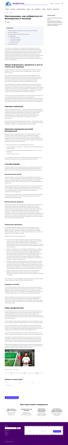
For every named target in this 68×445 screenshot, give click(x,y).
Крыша (28, 9)
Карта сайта (56, 9)
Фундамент (38, 9)
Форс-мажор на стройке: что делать (11, 410)
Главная (7, 9)
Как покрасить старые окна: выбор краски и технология (56, 410)
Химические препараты (15, 40)
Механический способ (15, 37)
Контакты (57, 3)
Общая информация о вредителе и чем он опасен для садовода (22, 30)
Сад (32, 9)
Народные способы (14, 42)
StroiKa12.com (18, 3)
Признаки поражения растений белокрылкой (18, 34)
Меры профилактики (13, 44)
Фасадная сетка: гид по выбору (26, 410)
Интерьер (12, 9)
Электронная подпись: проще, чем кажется (41, 410)
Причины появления (13, 32)
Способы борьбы (12, 36)
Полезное (49, 9)
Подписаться (57, 431)
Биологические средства (15, 39)
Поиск (6, 426)
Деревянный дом (21, 9)
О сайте (51, 3)
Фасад (43, 9)
